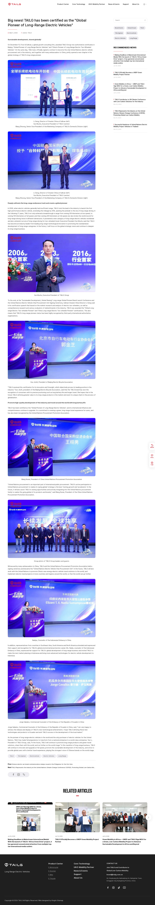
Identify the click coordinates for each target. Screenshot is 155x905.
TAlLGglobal (119, 33)
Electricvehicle (131, 33)
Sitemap (60, 900)
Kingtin (54, 900)
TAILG (142, 28)
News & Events (113, 4)
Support (126, 4)
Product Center (63, 4)
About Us (135, 4)
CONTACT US (112, 863)
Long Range (133, 38)
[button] (148, 817)
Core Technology (78, 4)
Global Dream (131, 28)
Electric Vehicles (120, 38)
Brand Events (119, 28)
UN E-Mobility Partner (96, 4)
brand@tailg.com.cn (115, 874)
